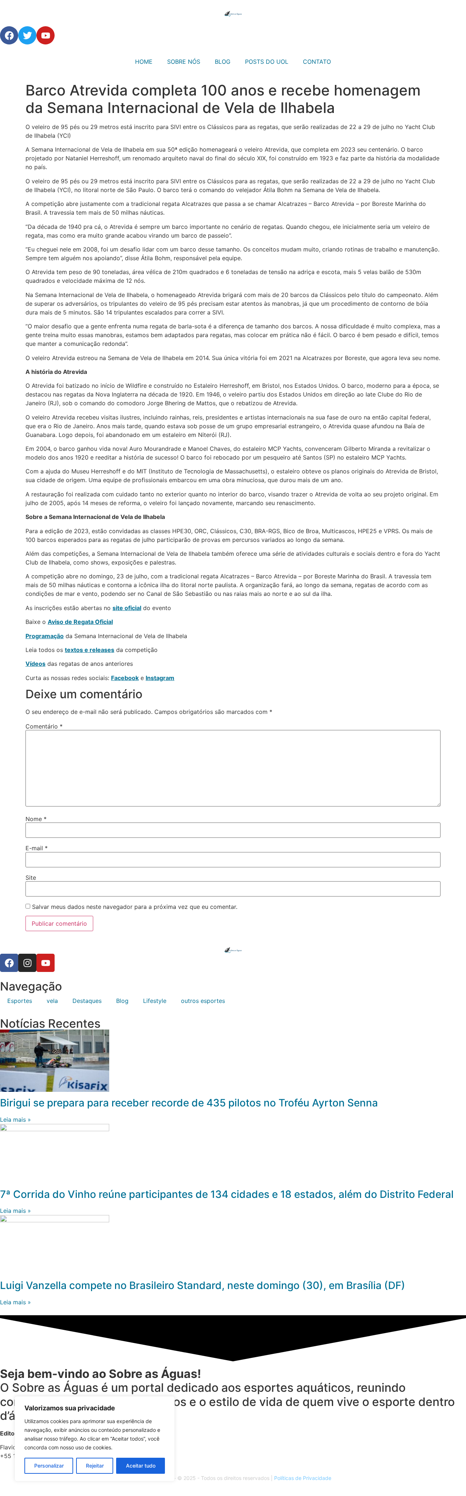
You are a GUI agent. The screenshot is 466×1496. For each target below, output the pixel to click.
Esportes (19, 1000)
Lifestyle (154, 1000)
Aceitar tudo (140, 1465)
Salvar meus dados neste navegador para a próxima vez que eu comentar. (134, 907)
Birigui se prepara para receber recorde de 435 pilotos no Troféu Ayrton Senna (189, 1103)
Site (30, 877)
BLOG (222, 61)
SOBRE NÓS (183, 61)
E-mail (36, 848)
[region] (95, 1438)
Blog (122, 1000)
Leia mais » (15, 1119)
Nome (36, 819)
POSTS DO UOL (266, 61)
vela (52, 1000)
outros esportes (203, 1000)
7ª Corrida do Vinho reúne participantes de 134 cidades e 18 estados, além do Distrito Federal (227, 1194)
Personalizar (49, 1465)
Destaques (87, 1000)
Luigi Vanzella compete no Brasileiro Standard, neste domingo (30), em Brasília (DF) (202, 1285)
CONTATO (317, 61)
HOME (144, 61)
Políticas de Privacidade (302, 1478)
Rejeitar (95, 1465)
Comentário (44, 726)
